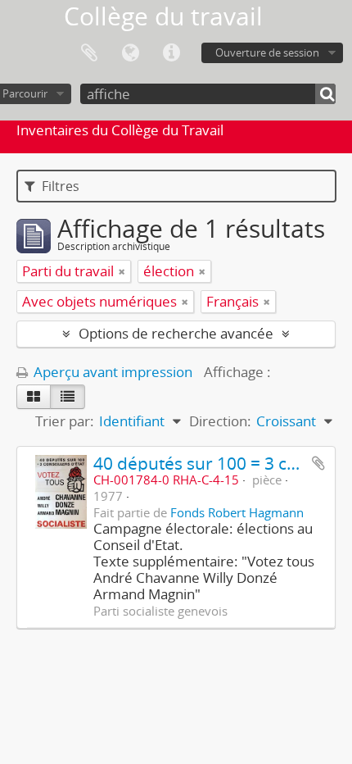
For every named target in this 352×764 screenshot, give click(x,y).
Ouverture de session (267, 52)
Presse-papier (89, 53)
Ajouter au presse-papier (318, 463)
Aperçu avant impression (111, 371)
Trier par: (64, 421)
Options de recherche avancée (176, 333)
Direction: (220, 421)
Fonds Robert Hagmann (237, 512)
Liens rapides (171, 53)
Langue (130, 53)
